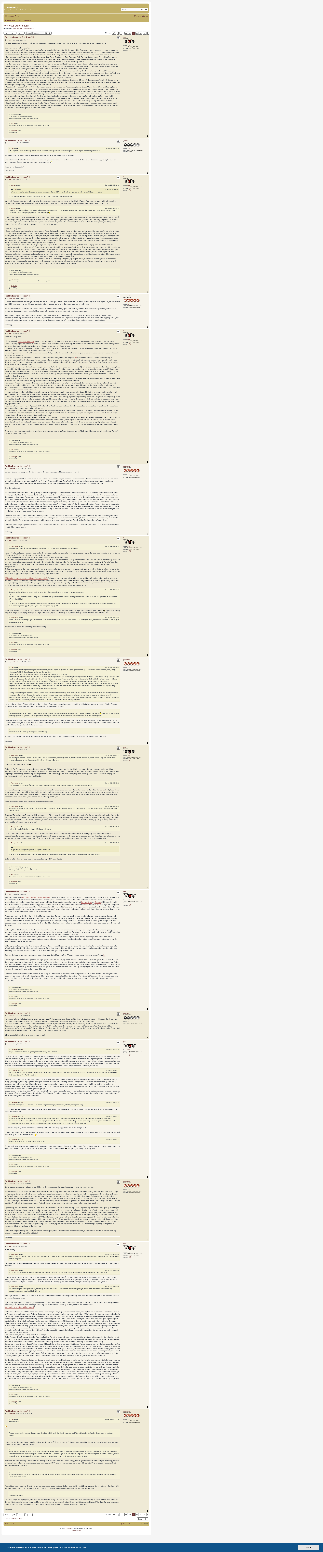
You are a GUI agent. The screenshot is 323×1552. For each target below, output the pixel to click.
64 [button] (137, 33)
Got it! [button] (309, 1547)
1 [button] (121, 33)
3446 (128, 45)
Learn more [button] (81, 1547)
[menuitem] (17, 16)
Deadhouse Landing (28, 897)
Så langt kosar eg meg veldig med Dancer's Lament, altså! (26, 578)
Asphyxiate (14, 130)
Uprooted (98, 902)
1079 (128, 304)
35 (128, 1021)
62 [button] (130, 33)
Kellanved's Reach (45, 897)
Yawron (125, 140)
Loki (32, 28)
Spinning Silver (86, 902)
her (76, 357)
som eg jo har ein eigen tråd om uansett (19, 1307)
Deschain (126, 1013)
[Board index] (5, 4)
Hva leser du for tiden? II (17, 25)
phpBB (70, 1528)
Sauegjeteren (27, 28)
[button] (114, 33)
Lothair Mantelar (17, 28)
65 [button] (141, 33)
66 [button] (144, 33)
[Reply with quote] (118, 37)
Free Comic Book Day (26, 341)
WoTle (13, 123)
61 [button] (126, 33)
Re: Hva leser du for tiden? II (19, 37)
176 (128, 148)
